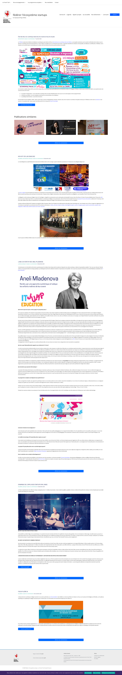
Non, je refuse (96, 672)
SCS (36, 623)
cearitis (76, 205)
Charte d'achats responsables (38, 657)
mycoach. (43, 206)
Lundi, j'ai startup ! (22, 264)
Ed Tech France (42, 459)
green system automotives (88, 205)
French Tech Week (54, 101)
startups (30, 158)
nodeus (51, 205)
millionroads (25, 206)
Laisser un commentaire (29, 38)
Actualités (20, 158)
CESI (74, 339)
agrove (72, 205)
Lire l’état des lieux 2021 (26, 104)
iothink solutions (32, 206)
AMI (102, 197)
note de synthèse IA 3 (26, 629)
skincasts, (56, 205)
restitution (98, 99)
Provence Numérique (65, 457)
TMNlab (21, 42)
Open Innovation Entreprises (40, 451)
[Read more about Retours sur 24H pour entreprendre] (93, 127)
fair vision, (38, 206)
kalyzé (59, 205)
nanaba (62, 205)
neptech (96, 205)
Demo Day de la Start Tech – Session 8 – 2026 (72, 655)
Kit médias (96, 658)
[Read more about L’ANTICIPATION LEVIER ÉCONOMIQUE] (29, 127)
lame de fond (21, 38)
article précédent (53, 597)
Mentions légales (97, 657)
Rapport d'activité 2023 (37, 653)
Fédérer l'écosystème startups (30, 15)
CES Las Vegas (22, 192)
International (25, 158)
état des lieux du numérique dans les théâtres (62, 42)
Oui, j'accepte (88, 672)
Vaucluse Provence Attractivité (84, 198)
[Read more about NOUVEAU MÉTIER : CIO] (61, 127)
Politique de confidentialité (99, 655)
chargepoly (80, 205)
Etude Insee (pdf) (25, 567)
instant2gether (68, 205)
